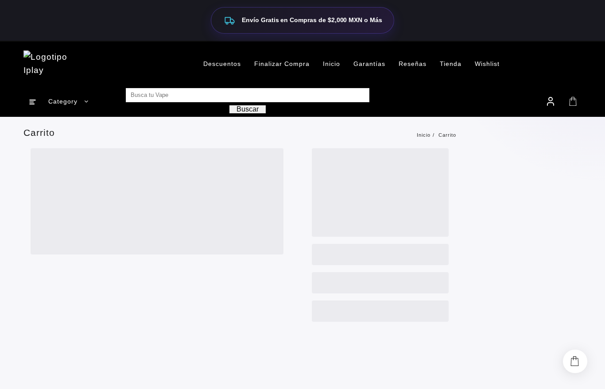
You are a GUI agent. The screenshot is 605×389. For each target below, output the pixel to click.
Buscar (248, 109)
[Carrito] (573, 101)
